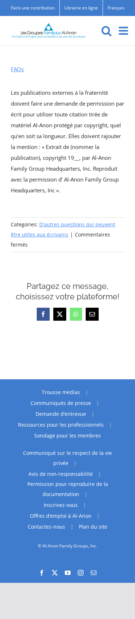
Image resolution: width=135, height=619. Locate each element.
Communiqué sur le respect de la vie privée (67, 457)
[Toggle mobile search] (107, 30)
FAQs (17, 69)
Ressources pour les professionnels (61, 424)
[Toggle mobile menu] (124, 30)
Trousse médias (61, 392)
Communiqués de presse (61, 403)
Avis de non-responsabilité (60, 473)
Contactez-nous (46, 526)
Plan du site (93, 526)
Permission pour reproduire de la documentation (67, 489)
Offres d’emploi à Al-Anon (60, 515)
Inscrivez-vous (61, 504)
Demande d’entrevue (61, 413)
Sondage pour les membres (67, 435)
